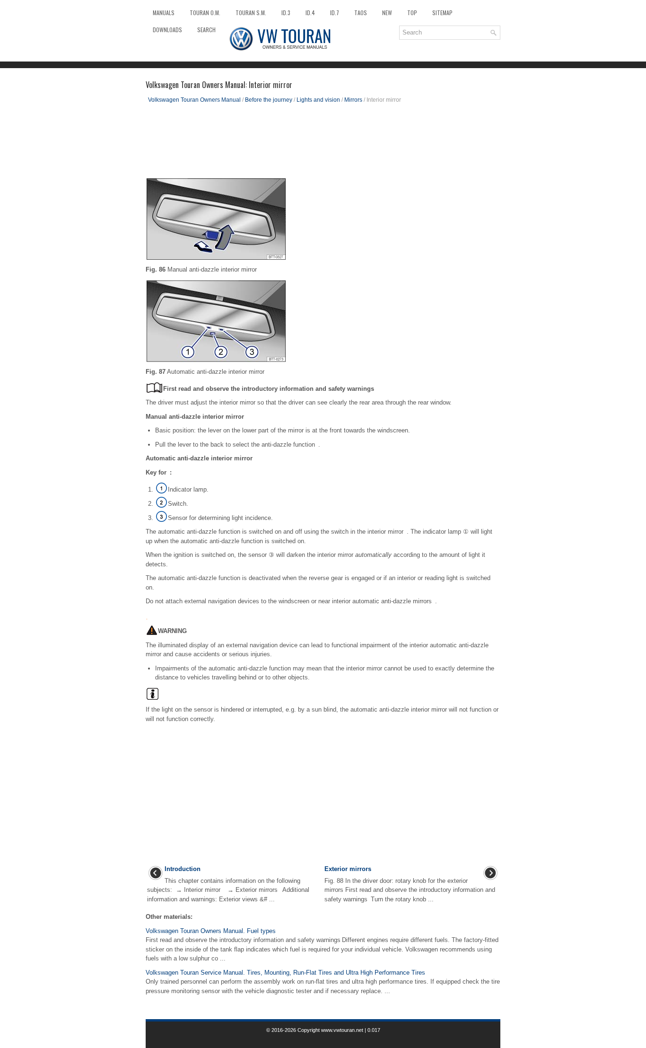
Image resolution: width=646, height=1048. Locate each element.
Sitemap (442, 13)
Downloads (167, 30)
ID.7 (334, 13)
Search (206, 30)
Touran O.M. (205, 13)
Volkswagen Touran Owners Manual (194, 100)
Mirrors (353, 100)
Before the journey (268, 100)
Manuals (164, 13)
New (387, 13)
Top (412, 13)
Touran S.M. (251, 13)
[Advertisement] (323, 144)
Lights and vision (318, 100)
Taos (360, 13)
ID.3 (285, 13)
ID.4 (310, 13)
